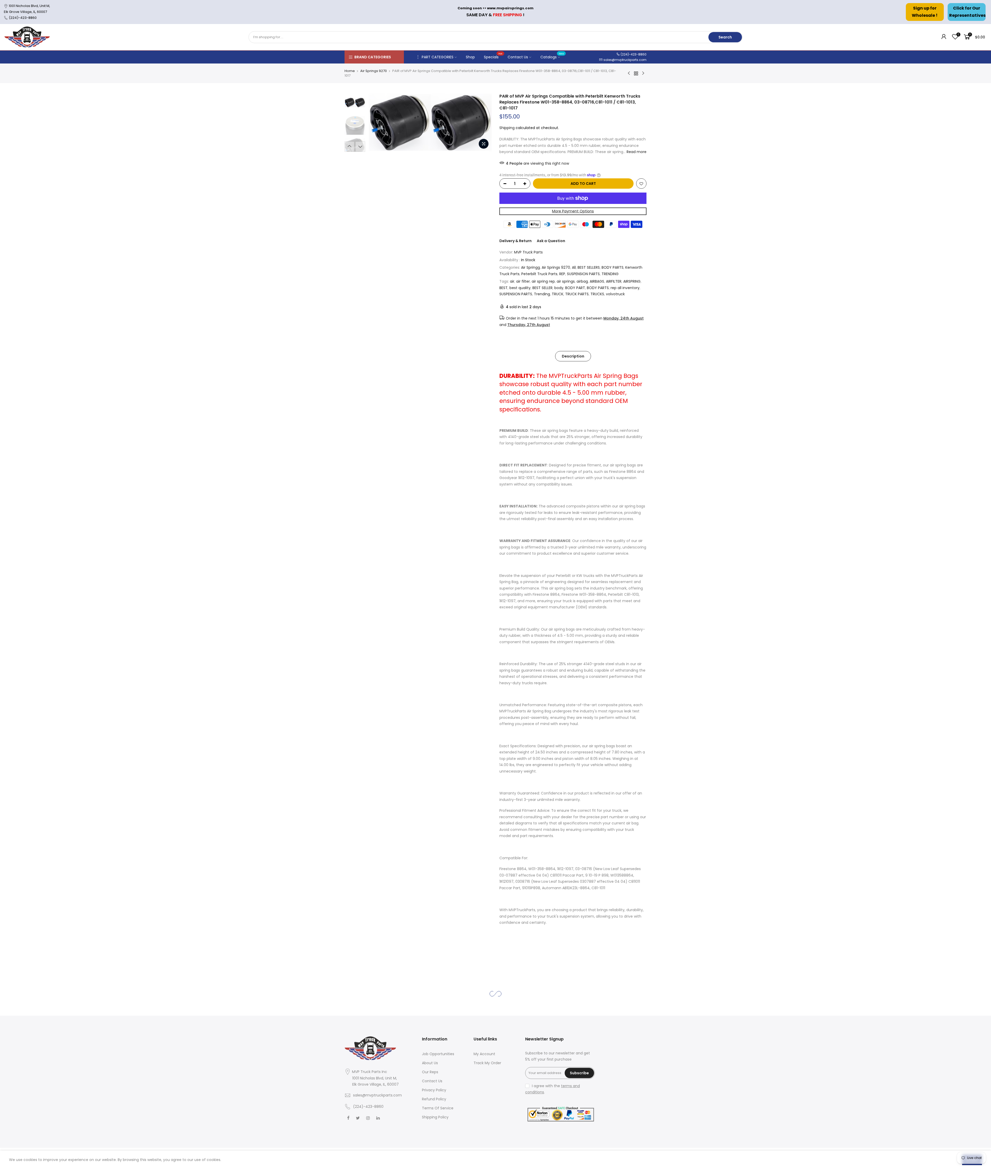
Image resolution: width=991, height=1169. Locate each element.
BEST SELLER (542, 287)
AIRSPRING (632, 281)
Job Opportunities (438, 1053)
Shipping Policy (435, 1117)
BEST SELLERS (589, 267)
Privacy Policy (434, 1090)
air (512, 281)
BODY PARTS (613, 267)
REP (562, 273)
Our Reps (430, 1072)
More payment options (573, 211)
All (574, 267)
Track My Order (487, 1062)
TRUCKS (597, 294)
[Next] (482, 122)
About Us (430, 1062)
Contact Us (518, 57)
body (558, 287)
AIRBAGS (597, 281)
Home (350, 70)
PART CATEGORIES (437, 57)
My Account (484, 1053)
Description (573, 356)
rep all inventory (625, 287)
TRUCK (557, 294)
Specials (493, 56)
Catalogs (552, 56)
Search (725, 37)
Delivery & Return (515, 240)
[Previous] (376, 122)
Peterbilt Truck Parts (539, 273)
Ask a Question (551, 240)
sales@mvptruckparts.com (624, 60)
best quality (520, 287)
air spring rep (543, 281)
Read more (636, 151)
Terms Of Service (437, 1108)
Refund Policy (434, 1099)
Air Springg (530, 267)
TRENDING (610, 273)
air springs (566, 281)
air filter (523, 281)
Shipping (507, 127)
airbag (582, 281)
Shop (470, 57)
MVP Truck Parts (528, 252)
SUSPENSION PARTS (583, 273)
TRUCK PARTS (577, 294)
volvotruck (615, 294)
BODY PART (575, 287)
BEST (503, 287)
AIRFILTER (613, 281)
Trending (542, 294)
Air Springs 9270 (373, 70)
